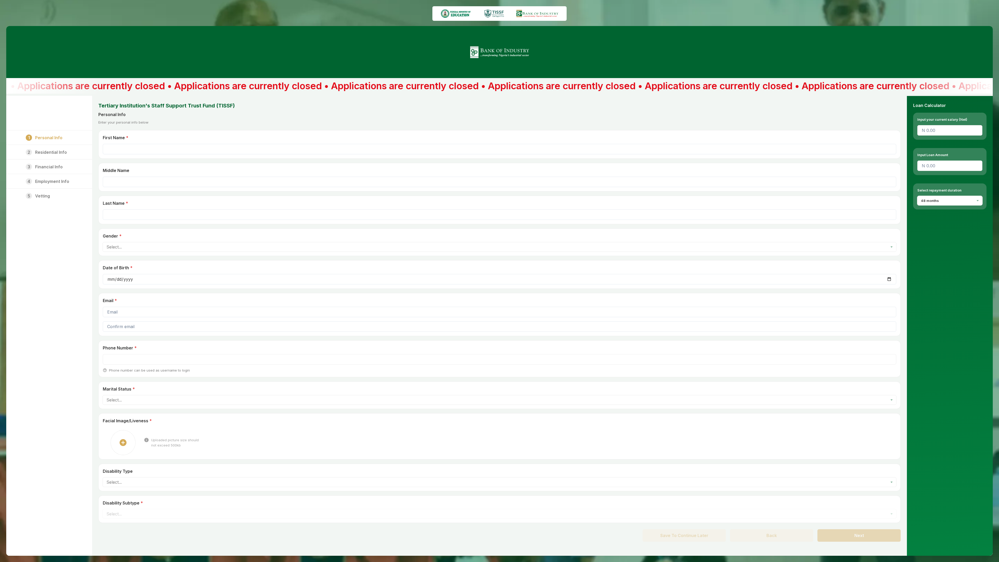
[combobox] (106, 247)
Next (859, 535)
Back (771, 535)
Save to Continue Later (684, 535)
